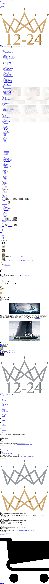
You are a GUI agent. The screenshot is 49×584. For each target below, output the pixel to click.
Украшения (4, 168)
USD (1, 232)
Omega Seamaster (7, 60)
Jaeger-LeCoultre (40, 515)
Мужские (3, 86)
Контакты (4, 409)
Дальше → (7, 516)
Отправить (2, 276)
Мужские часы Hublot (7, 93)
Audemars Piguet (6, 133)
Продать (3, 200)
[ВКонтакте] (1, 345)
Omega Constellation (7, 62)
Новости (3, 279)
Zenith (5, 140)
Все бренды (4, 193)
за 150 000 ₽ (6, 144)
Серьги (5, 176)
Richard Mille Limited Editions (9, 58)
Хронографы (6, 164)
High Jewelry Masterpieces (8, 77)
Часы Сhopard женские (8, 82)
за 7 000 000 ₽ (6, 153)
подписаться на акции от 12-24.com (7, 457)
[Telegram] (6, 345)
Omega (5, 102)
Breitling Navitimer (7, 84)
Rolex (5, 196)
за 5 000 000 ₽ (6, 152)
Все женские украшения (6, 117)
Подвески (5, 179)
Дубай (3, 405)
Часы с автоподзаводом (8, 159)
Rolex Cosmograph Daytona (8, 52)
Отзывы (3, 410)
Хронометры (6, 165)
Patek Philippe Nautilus (7, 63)
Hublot (5, 135)
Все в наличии (4, 223)
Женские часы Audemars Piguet (9, 109)
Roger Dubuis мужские (8, 70)
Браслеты (5, 178)
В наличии (6, 123)
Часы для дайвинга (7, 163)
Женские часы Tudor (7, 110)
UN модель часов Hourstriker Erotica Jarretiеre (7, 352)
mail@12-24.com (3, 7)
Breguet (5, 129)
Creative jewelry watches (8, 80)
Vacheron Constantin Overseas (8, 67)
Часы (3, 122)
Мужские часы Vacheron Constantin (10, 89)
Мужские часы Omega (7, 94)
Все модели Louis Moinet (8, 74)
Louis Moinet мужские (7, 75)
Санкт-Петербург (5, 4)
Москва (3, 3)
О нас (3, 408)
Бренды (3, 50)
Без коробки (10, 522)
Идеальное (10, 518)
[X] (3, 345)
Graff (5, 97)
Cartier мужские (6, 78)
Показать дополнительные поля (5, 449)
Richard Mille (6, 130)
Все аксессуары (4, 188)
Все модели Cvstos (7, 72)
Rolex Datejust (6, 51)
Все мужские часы (5, 95)
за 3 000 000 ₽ (6, 151)
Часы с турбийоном (7, 166)
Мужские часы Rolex (7, 88)
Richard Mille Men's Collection (9, 56)
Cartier (5, 137)
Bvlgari (5, 98)
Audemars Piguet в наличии (8, 55)
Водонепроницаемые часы (8, 162)
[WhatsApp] (5, 345)
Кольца (5, 175)
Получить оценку (3, 531)
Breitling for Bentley (7, 83)
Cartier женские (6, 79)
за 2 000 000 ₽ (6, 150)
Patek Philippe (6, 132)
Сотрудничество (5, 411)
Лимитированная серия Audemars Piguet (10, 54)
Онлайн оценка (4, 204)
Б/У (17, 518)
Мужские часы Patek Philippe (9, 90)
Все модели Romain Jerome (8, 68)
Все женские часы (5, 113)
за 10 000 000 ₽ (6, 154)
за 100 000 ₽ (6, 143)
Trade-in (5, 127)
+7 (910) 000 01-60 (3, 6)
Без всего (21, 522)
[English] (2, 230)
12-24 (3, 278)
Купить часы (4, 430)
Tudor (5, 134)
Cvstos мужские (6, 73)
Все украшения (4, 180)
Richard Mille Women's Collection (9, 57)
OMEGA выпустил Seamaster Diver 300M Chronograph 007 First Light (20, 252)
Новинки (5, 125)
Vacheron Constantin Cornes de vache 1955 (7, 350)
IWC (5, 141)
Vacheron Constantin (7, 131)
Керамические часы (7, 156)
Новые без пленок (4, 518)
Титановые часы (7, 157)
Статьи (3, 421)
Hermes (5, 120)
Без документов (16, 522)
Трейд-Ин (4, 431)
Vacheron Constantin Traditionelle (9, 66)
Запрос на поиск (5, 432)
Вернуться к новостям (4, 344)
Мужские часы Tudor (7, 92)
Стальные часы (6, 158)
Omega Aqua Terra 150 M (8, 61)
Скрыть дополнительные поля (16, 449)
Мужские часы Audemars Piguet (9, 91)
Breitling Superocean (7, 85)
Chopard (5, 101)
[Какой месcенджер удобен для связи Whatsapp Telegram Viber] (6, 450)
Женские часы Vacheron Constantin (9, 107)
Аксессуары (4, 181)
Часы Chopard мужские (8, 81)
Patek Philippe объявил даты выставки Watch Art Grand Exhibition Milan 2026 (21, 260)
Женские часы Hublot (7, 111)
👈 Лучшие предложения (6, 533)
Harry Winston (34, 515)
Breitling (5, 136)
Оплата (3, 416)
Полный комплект (4, 522)
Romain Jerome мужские (8, 69)
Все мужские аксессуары (6, 103)
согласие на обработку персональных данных (22, 275)
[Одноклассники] (2, 345)
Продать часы (6, 126)
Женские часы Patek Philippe (8, 108)
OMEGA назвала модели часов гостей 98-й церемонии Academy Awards (20, 256)
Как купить (4, 414)
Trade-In (3, 220)
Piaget (5, 139)
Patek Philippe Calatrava (8, 64)
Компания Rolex (37, 318)
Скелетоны (6, 167)
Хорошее (14, 518)
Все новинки (4, 197)
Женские (3, 104)
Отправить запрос (3, 458)
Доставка (3, 415)
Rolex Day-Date (6, 53)
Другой (45, 515)
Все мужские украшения (6, 99)
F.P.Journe (23, 515)
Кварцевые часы (7, 161)
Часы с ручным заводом (8, 160)
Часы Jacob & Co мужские (8, 76)
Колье (5, 177)
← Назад (1, 519)
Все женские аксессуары (6, 121)
